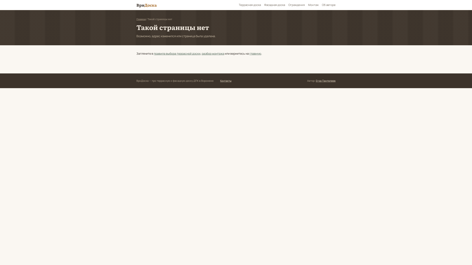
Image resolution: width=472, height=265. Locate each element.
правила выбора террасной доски (177, 54)
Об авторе (329, 5)
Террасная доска (250, 5)
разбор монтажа (213, 54)
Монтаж (313, 5)
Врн (146, 5)
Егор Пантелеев (326, 80)
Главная (141, 19)
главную (255, 54)
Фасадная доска (274, 5)
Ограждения (296, 5)
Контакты (225, 80)
